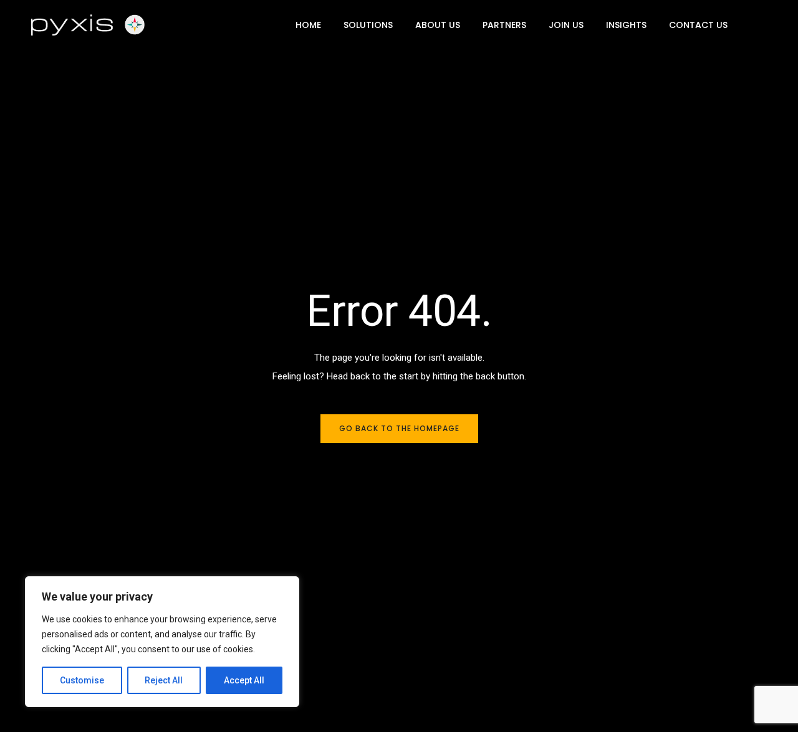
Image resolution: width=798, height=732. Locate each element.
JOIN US (566, 25)
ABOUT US (437, 25)
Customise (82, 680)
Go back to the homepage (399, 428)
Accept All (244, 680)
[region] (162, 641)
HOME (308, 25)
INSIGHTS (626, 25)
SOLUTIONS (368, 25)
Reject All (164, 680)
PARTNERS (504, 25)
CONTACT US (698, 25)
